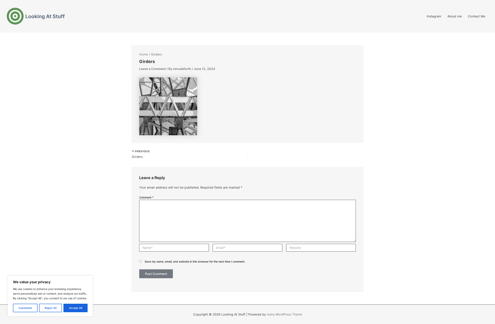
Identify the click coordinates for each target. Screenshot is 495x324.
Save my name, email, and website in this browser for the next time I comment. (195, 261)
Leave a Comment (152, 69)
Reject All (50, 308)
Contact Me (476, 16)
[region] (50, 296)
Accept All (75, 308)
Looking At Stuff (45, 16)
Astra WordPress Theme (284, 314)
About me (454, 16)
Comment (146, 197)
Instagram (434, 16)
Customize (25, 308)
